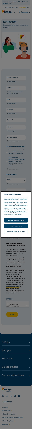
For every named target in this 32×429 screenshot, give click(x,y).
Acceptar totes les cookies (16, 220)
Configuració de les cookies (16, 231)
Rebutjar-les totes (16, 226)
